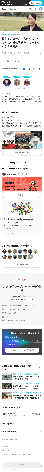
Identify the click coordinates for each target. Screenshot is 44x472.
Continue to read (22, 152)
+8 (32, 299)
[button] (23, 407)
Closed (22, 464)
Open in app (35, 3)
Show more (37, 101)
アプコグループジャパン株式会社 (22, 288)
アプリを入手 (36, 414)
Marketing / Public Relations (22, 296)
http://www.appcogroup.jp (15, 309)
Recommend (22, 264)
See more (22, 195)
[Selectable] (7, 84)
